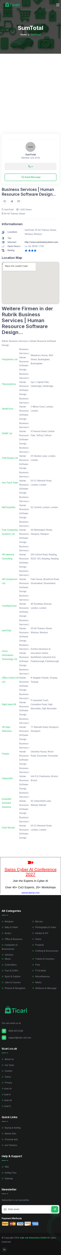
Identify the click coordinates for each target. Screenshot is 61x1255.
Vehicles (8, 954)
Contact (8, 1071)
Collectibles (10, 964)
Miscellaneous (42, 976)
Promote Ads (11, 1139)
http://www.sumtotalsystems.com (41, 242)
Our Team (9, 1065)
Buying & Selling (12, 1127)
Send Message (32, 177)
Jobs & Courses (12, 982)
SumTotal (30, 154)
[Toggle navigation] (57, 5)
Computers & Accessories (10, 947)
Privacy (8, 1082)
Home (23, 34)
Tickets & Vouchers (44, 959)
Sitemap (8, 1178)
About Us (9, 1059)
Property (39, 945)
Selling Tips (10, 1172)
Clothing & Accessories (46, 950)
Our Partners (10, 1145)
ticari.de (8, 1100)
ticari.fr (7, 1106)
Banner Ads (10, 1133)
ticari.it (7, 1094)
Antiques (8, 921)
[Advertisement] (30, 85)
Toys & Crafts (11, 970)
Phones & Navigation (14, 988)
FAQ (6, 1166)
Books (7, 933)
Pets (37, 964)
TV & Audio (40, 970)
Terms (7, 1077)
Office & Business (13, 939)
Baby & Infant (11, 927)
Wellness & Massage (45, 988)
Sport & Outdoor (12, 976)
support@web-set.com (19, 1037)
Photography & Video (45, 927)
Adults (38, 982)
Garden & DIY (41, 933)
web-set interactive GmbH (33, 1237)
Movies (39, 921)
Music (7, 959)
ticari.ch (8, 1088)
